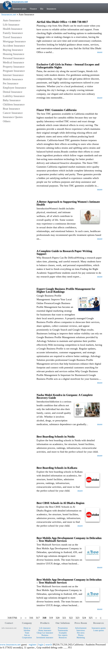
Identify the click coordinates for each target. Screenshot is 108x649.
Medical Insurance (13, 62)
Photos (80, 635)
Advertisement (80, 628)
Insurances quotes (99, 628)
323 (77, 617)
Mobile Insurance (13, 79)
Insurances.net (8, 14)
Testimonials (63, 630)
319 (51, 617)
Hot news (80, 633)
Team (27, 633)
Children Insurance (14, 104)
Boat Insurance (11, 108)
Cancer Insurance (13, 112)
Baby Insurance (12, 100)
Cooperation (27, 637)
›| (100, 617)
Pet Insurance (10, 83)
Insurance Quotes (13, 117)
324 (84, 617)
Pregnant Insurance (14, 70)
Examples (63, 633)
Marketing (81, 637)
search (48, 644)
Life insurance (44, 628)
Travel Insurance (12, 37)
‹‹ (25, 617)
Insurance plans (19, 9)
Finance (33, 9)
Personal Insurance (13, 58)
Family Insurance (13, 32)
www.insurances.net (10, 644)
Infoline (27, 630)
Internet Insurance (13, 75)
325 (91, 617)
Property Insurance (13, 66)
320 (57, 617)
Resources (63, 637)
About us (27, 628)
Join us (27, 635)
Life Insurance (11, 24)
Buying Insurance (13, 49)
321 (64, 617)
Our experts (62, 635)
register (32, 644)
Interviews (80, 630)
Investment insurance (44, 637)
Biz (41, 9)
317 (38, 617)
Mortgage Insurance (14, 41)
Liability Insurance (14, 96)
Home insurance (44, 630)
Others (6, 121)
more (99, 52)
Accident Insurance (14, 45)
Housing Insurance (13, 53)
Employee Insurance (14, 87)
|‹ (21, 617)
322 (71, 617)
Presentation (63, 628)
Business (44, 635)
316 (31, 617)
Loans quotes (98, 630)
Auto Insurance (11, 20)
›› (96, 617)
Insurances (51, 9)
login (40, 644)
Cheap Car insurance (45, 633)
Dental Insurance (12, 91)
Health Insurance (12, 28)
